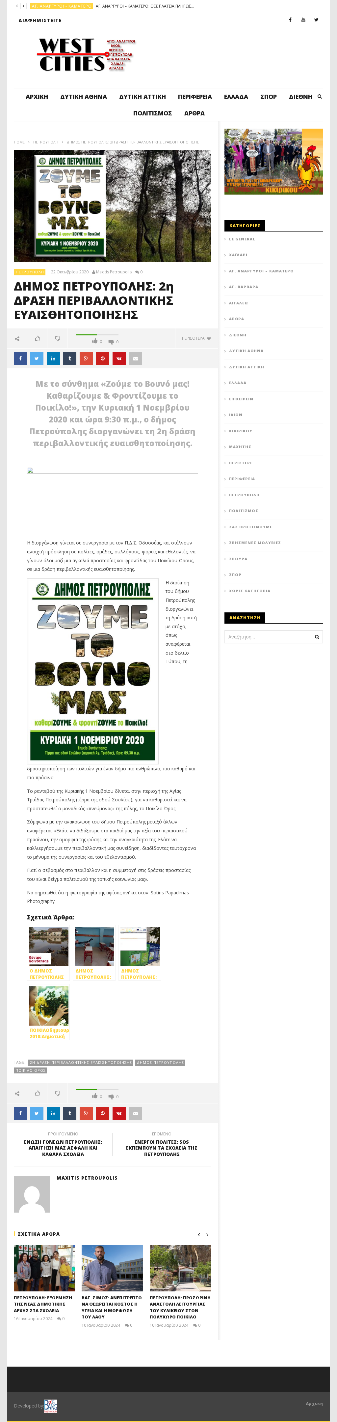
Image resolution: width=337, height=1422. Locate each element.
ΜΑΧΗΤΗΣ (240, 446)
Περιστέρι (240, 462)
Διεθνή (300, 97)
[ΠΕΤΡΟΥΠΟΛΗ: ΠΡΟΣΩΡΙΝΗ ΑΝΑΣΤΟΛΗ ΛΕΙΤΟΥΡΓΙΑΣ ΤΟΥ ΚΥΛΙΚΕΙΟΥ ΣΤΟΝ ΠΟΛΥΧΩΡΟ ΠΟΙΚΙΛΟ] (180, 1268)
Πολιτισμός (152, 113)
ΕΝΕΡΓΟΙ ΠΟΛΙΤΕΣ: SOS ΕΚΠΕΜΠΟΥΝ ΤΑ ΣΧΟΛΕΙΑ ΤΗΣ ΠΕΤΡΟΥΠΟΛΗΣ (161, 1145)
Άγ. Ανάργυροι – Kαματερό (261, 270)
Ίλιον (236, 414)
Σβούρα (238, 558)
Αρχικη (314, 1403)
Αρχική (37, 97)
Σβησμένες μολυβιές (255, 542)
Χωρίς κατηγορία (250, 590)
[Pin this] (102, 358)
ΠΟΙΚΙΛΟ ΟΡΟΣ (30, 1070)
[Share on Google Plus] (86, 358)
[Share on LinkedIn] (53, 358)
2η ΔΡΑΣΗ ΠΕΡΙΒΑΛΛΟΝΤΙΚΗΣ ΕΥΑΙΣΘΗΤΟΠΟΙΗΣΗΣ (81, 1062)
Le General (242, 238)
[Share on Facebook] (20, 358)
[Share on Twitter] (36, 358)
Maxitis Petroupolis (114, 272)
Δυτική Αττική (142, 97)
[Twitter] (316, 20)
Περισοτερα (194, 338)
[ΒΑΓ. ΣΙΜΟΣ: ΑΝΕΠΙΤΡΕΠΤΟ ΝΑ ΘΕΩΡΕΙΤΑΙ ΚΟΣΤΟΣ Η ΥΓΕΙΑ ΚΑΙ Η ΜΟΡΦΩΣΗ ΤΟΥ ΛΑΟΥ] (112, 1268)
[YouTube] (303, 20)
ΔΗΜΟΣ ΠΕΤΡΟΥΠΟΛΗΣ (160, 1062)
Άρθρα (194, 113)
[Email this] (135, 358)
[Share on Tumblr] (69, 358)
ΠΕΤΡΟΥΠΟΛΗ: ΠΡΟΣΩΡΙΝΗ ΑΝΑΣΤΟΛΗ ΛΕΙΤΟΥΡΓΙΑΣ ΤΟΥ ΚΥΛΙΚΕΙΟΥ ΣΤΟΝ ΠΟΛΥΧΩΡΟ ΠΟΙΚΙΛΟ (180, 1307)
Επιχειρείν (241, 398)
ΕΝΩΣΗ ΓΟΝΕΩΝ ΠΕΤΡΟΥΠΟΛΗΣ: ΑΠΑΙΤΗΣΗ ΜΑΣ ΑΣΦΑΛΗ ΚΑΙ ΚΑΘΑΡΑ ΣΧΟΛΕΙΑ (63, 1145)
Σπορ (268, 97)
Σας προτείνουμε (250, 526)
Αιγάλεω (238, 302)
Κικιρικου (240, 430)
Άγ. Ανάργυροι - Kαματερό (62, 6)
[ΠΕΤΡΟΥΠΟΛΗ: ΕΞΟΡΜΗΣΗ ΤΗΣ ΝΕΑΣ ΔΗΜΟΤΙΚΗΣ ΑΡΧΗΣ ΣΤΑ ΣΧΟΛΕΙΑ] (44, 1268)
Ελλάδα (236, 97)
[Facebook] (290, 20)
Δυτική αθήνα (83, 97)
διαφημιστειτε (40, 20)
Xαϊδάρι (238, 254)
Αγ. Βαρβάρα (243, 286)
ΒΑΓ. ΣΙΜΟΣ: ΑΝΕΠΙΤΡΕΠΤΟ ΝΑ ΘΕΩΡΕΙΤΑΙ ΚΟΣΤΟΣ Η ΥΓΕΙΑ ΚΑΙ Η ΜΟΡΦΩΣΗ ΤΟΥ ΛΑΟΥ (112, 1307)
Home (19, 141)
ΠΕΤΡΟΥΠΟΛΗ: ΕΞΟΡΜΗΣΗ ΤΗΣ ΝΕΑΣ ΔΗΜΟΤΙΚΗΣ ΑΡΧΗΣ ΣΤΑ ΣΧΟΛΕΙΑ (43, 1304)
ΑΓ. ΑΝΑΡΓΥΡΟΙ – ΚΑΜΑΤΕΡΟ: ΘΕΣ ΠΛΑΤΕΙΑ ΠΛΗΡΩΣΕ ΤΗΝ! (145, 6)
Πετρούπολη (45, 141)
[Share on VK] (119, 358)
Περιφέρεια (195, 97)
